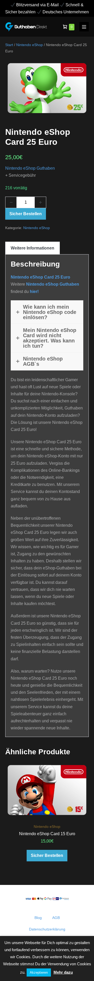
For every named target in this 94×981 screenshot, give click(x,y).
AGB (56, 918)
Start (9, 45)
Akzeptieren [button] (39, 972)
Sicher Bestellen (25, 214)
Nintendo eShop (29, 45)
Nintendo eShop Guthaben (30, 168)
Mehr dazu (63, 972)
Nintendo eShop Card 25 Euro (40, 277)
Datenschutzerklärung (47, 929)
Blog (38, 918)
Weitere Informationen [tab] (32, 248)
